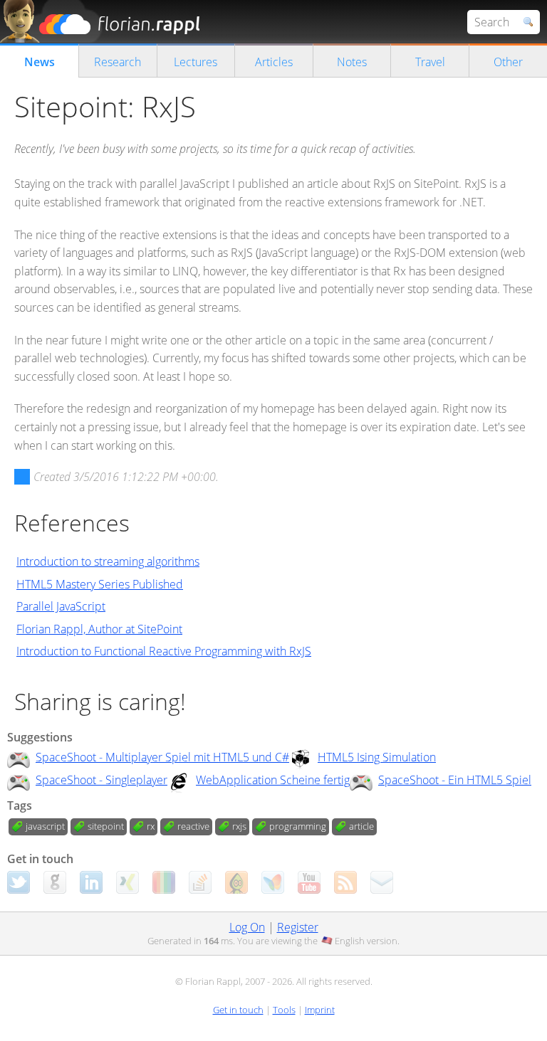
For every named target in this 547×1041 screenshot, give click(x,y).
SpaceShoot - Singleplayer (101, 780)
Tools (284, 1009)
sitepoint (106, 826)
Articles (274, 62)
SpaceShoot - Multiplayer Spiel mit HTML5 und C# (162, 757)
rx (151, 826)
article (361, 826)
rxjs (239, 826)
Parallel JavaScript (60, 606)
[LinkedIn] (91, 882)
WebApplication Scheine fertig (273, 780)
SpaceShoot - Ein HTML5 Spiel (454, 780)
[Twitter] (18, 882)
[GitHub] (54, 882)
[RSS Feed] (345, 882)
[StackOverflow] (200, 882)
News (39, 62)
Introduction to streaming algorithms (107, 561)
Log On (247, 927)
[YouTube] (309, 882)
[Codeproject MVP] (236, 882)
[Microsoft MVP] (272, 882)
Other (508, 62)
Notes (352, 62)
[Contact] (381, 882)
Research (117, 62)
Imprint (320, 1009)
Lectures (195, 62)
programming (297, 826)
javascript (45, 826)
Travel (430, 62)
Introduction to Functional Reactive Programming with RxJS (163, 651)
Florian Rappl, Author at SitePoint (99, 629)
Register (297, 927)
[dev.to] (163, 882)
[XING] (127, 882)
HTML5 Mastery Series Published (99, 584)
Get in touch (238, 1009)
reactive (193, 826)
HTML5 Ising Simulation (377, 757)
